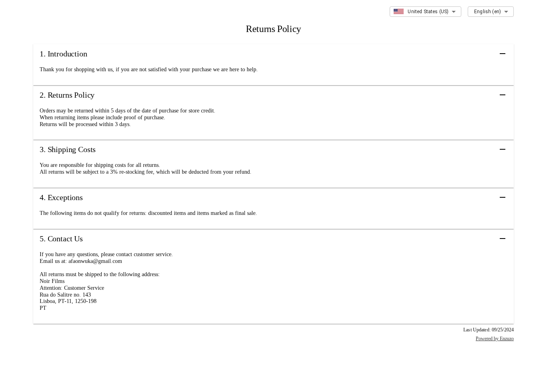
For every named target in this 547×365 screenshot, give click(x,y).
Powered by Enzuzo (495, 338)
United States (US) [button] (428, 11)
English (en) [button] (487, 11)
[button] (273, 53)
